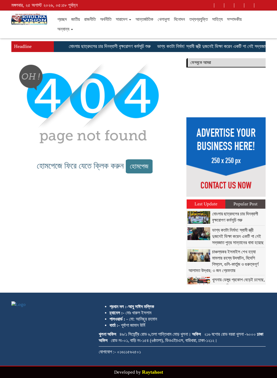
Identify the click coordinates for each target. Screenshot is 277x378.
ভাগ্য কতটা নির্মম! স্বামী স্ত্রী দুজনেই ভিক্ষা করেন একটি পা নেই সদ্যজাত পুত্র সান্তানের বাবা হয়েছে (238, 236)
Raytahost (152, 372)
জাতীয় (75, 19)
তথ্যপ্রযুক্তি (198, 19)
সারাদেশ (122, 19)
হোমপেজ (139, 166)
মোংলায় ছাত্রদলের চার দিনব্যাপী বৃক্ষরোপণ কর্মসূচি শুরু (107, 46)
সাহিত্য (217, 19)
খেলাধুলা (164, 19)
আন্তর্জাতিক (144, 19)
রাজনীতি (90, 19)
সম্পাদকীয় (234, 19)
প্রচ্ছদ (62, 19)
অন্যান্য (63, 29)
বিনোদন (179, 19)
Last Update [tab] (205, 203)
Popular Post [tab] (245, 203)
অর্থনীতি (105, 19)
